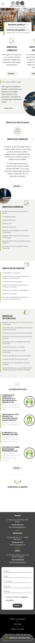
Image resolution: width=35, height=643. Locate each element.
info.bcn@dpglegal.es (17, 544)
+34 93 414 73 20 (17, 542)
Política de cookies (17, 629)
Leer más (11, 73)
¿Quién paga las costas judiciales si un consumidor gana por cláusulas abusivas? (10, 417)
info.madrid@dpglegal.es (17, 527)
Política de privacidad (17, 619)
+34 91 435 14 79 (17, 524)
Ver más (16, 468)
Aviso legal (17, 624)
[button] (2, 139)
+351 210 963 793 (17, 559)
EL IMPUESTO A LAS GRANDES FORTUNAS (10, 433)
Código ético (8, 108)
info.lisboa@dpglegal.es (17, 562)
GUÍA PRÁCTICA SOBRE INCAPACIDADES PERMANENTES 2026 (11, 449)
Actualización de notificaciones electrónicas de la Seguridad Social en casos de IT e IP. (9, 398)
